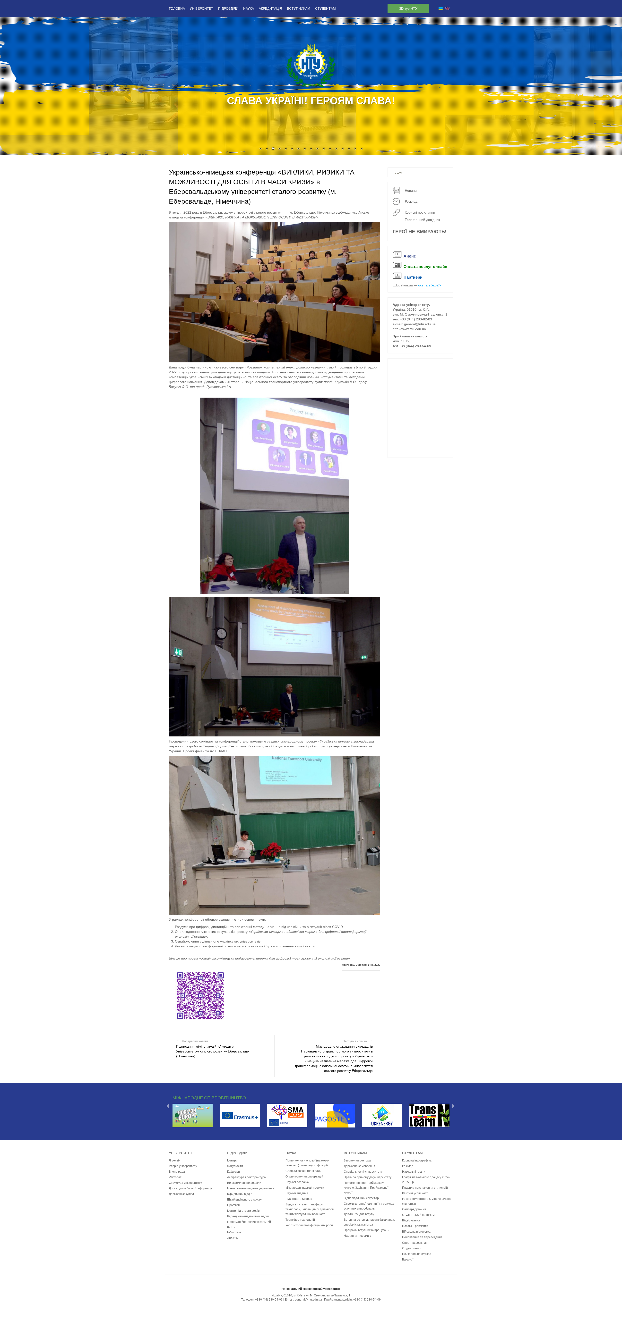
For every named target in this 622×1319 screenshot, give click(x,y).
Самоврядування (414, 1209)
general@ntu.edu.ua (420, 324)
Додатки (233, 1237)
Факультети (235, 1166)
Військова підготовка (416, 1231)
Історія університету (183, 1166)
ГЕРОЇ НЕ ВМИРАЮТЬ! (420, 231)
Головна (177, 8)
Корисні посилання (420, 212)
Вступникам (298, 8)
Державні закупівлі (182, 1193)
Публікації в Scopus (298, 1198)
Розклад (411, 201)
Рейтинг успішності (415, 1193)
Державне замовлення (359, 1166)
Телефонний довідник (422, 220)
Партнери (413, 277)
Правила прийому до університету (367, 1177)
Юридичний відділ (239, 1193)
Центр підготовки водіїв (243, 1210)
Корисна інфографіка (417, 1160)
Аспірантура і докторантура (246, 1177)
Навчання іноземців (357, 1235)
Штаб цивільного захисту (244, 1199)
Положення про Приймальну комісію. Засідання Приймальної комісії (366, 1187)
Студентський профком (418, 1214)
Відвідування (411, 1220)
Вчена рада (177, 1171)
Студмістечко (411, 1248)
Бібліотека (234, 1232)
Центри (232, 1160)
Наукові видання (296, 1193)
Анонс (410, 256)
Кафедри (233, 1171)
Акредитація (270, 8)
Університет (201, 8)
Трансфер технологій (300, 1219)
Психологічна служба (416, 1253)
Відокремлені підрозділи (244, 1182)
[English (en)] (447, 8)
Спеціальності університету (363, 1171)
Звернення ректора (357, 1160)
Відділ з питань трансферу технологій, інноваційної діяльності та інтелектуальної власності (309, 1209)
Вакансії (407, 1259)
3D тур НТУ (408, 8)
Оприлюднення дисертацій (304, 1176)
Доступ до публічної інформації (190, 1188)
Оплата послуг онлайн (425, 267)
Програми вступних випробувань (366, 1230)
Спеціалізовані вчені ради (303, 1170)
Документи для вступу (359, 1214)
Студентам (325, 8)
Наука (248, 8)
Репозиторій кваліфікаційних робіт (309, 1225)
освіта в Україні (430, 285)
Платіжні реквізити (415, 1225)
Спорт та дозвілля (415, 1242)
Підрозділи (228, 8)
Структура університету (185, 1182)
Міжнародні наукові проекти (304, 1187)
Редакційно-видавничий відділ (248, 1216)
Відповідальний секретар (361, 1198)
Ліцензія (175, 1160)
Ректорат (175, 1177)
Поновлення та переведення (422, 1237)
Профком (233, 1205)
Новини (411, 190)
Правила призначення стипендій (425, 1187)
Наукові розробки (297, 1182)
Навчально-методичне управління (250, 1188)
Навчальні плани (413, 1171)
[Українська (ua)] (441, 8)
